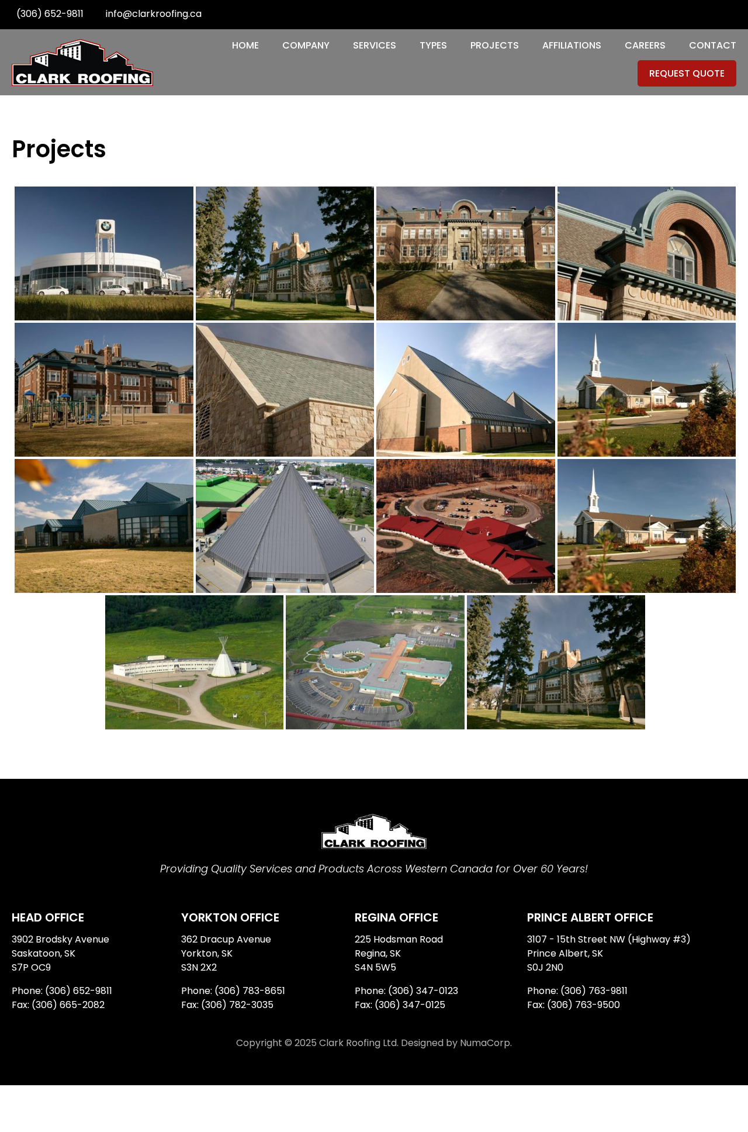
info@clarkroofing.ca (154, 13)
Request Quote (687, 73)
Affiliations (571, 45)
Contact (712, 45)
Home (245, 45)
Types (433, 45)
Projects (494, 45)
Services (374, 45)
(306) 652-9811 (50, 13)
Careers (645, 45)
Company (306, 45)
